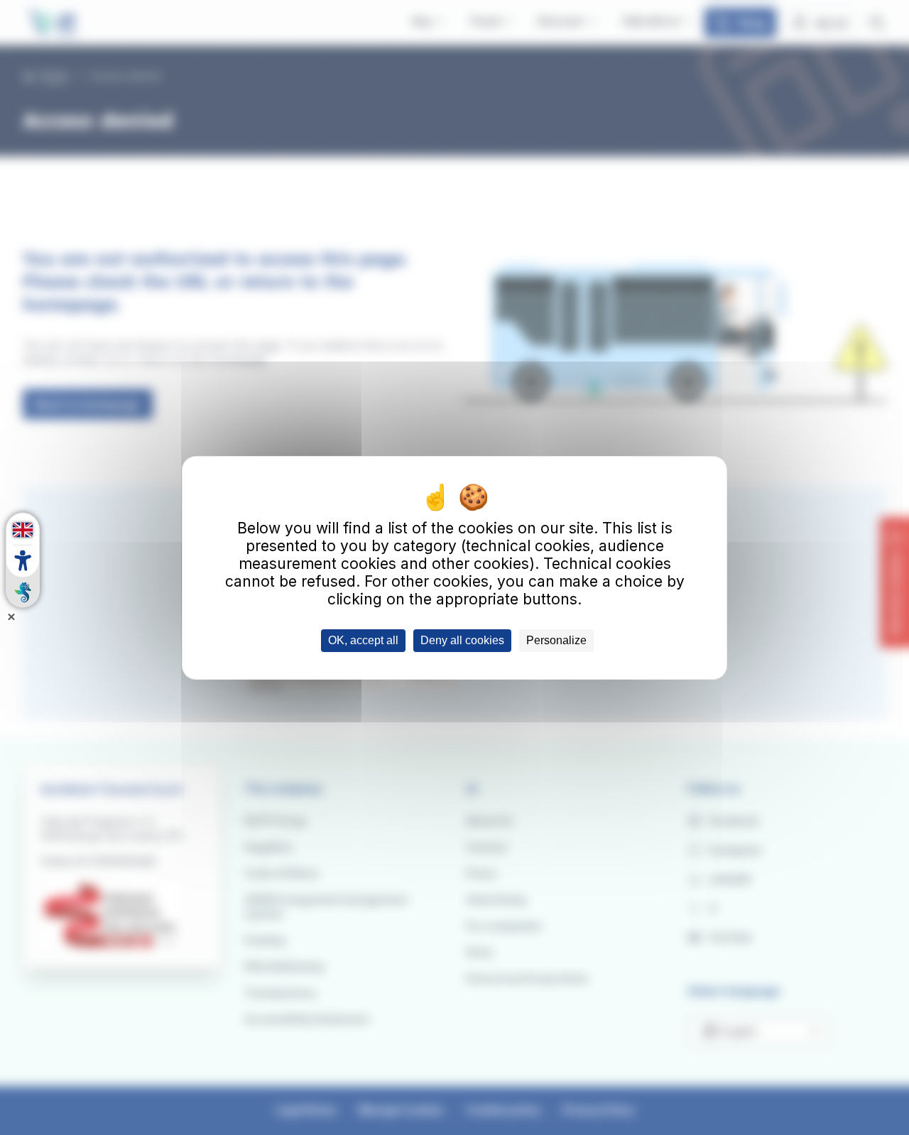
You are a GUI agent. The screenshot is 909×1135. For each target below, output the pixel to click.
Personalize (556, 640)
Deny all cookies (462, 640)
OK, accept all (363, 640)
